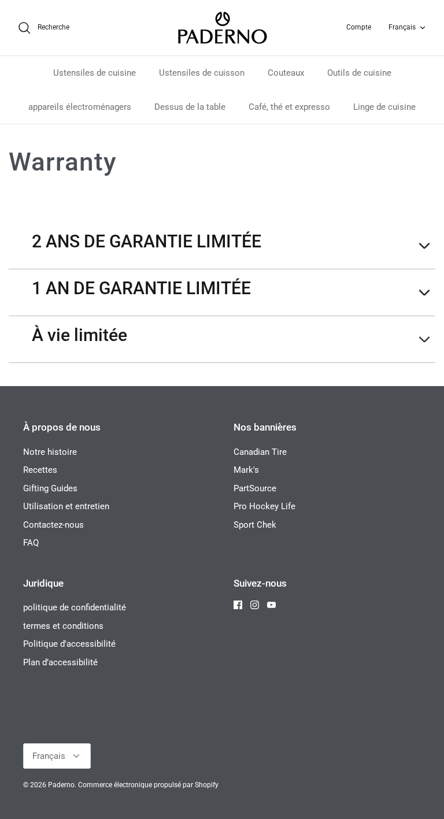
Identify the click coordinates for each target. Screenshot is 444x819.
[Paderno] (222, 28)
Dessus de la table (189, 107)
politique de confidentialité (74, 607)
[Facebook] (238, 605)
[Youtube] (271, 605)
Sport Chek (255, 525)
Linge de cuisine (384, 107)
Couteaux (286, 73)
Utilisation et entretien (66, 506)
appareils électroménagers (79, 107)
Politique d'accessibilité (69, 644)
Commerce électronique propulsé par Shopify (148, 785)
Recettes (40, 470)
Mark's (246, 470)
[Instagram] (254, 605)
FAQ (31, 543)
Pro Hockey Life (264, 506)
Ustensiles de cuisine (94, 73)
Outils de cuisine (359, 73)
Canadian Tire (260, 452)
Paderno (61, 785)
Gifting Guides (50, 488)
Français (402, 27)
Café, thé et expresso (289, 107)
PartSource (255, 488)
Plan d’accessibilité (60, 662)
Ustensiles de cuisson (202, 73)
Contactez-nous (53, 525)
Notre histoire (50, 452)
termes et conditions (63, 626)
